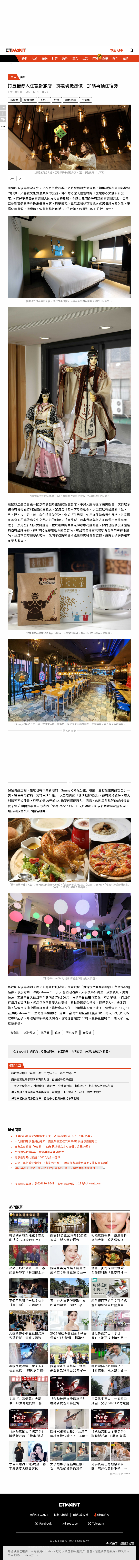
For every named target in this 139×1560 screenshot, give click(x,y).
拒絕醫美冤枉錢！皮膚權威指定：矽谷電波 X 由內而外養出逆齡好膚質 (68, 1270)
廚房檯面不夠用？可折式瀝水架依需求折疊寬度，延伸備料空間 (109, 1302)
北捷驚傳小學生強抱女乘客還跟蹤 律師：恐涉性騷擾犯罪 (27, 1335)
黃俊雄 (86, 100)
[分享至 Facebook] (3, 113)
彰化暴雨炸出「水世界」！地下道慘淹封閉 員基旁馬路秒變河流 (109, 1335)
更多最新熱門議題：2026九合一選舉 (37, 1157)
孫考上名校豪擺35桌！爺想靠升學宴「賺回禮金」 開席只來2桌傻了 (27, 1270)
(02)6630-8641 (45, 1183)
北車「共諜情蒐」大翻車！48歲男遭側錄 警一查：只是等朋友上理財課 (27, 1400)
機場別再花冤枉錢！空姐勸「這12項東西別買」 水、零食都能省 (27, 1237)
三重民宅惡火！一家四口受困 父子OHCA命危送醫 (110, 1400)
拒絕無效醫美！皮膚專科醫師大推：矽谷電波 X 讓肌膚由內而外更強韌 (109, 1237)
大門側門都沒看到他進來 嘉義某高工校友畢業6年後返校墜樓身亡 (56, 1141)
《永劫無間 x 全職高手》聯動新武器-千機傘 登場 (27, 1433)
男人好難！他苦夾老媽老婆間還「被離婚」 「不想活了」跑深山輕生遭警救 (56, 1092)
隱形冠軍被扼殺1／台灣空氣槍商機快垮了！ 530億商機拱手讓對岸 (69, 1433)
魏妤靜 (18, 92)
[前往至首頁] (16, 50)
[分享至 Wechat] (3, 119)
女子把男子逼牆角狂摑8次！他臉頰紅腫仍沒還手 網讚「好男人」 (69, 1466)
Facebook (45, 1523)
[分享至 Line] (3, 107)
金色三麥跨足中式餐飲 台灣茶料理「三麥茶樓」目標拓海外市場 (109, 1270)
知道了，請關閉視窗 (122, 1543)
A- (20, 178)
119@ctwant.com (90, 1183)
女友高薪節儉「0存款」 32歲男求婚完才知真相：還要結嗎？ (53, 1146)
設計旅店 (29, 100)
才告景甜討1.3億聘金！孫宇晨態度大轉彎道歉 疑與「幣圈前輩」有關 (27, 1466)
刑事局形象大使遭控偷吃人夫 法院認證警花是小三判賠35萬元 (54, 1136)
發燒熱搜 (102, 1515)
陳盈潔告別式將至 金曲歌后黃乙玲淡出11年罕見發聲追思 (68, 1368)
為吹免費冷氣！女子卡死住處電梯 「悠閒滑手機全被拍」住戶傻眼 (27, 1368)
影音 (115, 58)
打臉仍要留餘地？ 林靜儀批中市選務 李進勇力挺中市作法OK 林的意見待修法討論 (62, 1086)
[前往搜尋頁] (131, 50)
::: (11, 64)
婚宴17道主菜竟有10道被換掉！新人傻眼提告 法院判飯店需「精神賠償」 (68, 1237)
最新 (24, 58)
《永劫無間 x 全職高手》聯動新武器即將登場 (68, 1400)
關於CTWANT (39, 1515)
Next (3, 126)
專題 (125, 58)
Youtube (72, 1523)
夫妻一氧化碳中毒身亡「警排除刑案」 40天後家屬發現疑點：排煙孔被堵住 (62, 1163)
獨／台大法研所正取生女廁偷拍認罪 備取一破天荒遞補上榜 (68, 1302)
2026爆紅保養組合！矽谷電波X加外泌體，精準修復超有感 (69, 1335)
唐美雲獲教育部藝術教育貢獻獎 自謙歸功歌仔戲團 (42, 1079)
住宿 (56, 100)
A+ (12, 178)
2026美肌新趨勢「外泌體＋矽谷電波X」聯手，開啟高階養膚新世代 (56, 1167)
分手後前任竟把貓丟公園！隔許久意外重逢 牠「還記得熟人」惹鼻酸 (109, 1466)
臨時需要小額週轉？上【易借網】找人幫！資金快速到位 (109, 1368)
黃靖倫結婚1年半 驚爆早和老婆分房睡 (39, 1152)
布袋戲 (14, 100)
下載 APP (116, 50)
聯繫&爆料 (61, 1515)
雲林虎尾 (70, 100)
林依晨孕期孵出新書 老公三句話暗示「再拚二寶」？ (43, 1073)
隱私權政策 (78, 1551)
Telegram (98, 1523)
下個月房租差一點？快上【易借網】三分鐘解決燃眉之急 (27, 1302)
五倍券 (44, 100)
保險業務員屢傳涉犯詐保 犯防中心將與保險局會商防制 (45, 1098)
